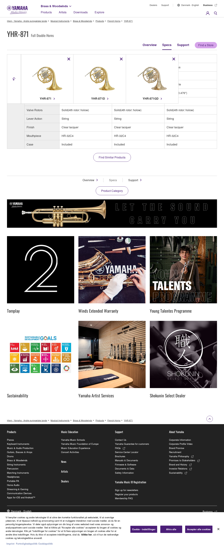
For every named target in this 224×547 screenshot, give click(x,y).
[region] (112, 529)
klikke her (86, 534)
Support (165, 5)
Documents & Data (124, 468)
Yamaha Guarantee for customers (132, 443)
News (63, 461)
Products (46, 12)
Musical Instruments (60, 20)
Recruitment (175, 452)
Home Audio (13, 485)
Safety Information (124, 472)
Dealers (153, 5)
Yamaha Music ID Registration (130, 482)
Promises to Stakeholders (182, 460)
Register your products (126, 494)
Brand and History (178, 464)
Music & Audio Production (20, 448)
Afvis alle (171, 529)
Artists (62, 12)
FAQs (118, 448)
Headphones (13, 476)
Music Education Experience (75, 448)
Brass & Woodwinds (54, 6)
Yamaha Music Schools (73, 439)
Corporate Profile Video (180, 443)
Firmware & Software (125, 464)
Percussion (12, 468)
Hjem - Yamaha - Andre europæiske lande (27, 20)
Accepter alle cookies (199, 529)
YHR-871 (128, 20)
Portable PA (13, 481)
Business (208, 5)
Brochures (120, 456)
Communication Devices (19, 493)
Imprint (10, 543)
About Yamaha (176, 432)
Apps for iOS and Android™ (21, 497)
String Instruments (16, 464)
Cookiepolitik (45, 543)
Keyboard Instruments (18, 443)
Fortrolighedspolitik (26, 543)
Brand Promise (176, 448)
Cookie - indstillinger (143, 529)
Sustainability (176, 472)
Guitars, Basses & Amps (19, 452)
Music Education (69, 432)
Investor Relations (178, 468)
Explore (99, 12)
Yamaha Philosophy (179, 456)
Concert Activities (70, 452)
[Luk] (218, 529)
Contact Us (120, 439)
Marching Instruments (18, 472)
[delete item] (69, 59)
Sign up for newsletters (126, 490)
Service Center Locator (126, 452)
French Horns (113, 20)
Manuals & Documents (126, 460)
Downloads (81, 12)
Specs (167, 45)
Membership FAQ (124, 498)
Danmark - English (190, 5)
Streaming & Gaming (17, 489)
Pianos (10, 439)
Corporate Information (180, 439)
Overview (150, 45)
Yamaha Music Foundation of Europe (80, 443)
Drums (10, 456)
